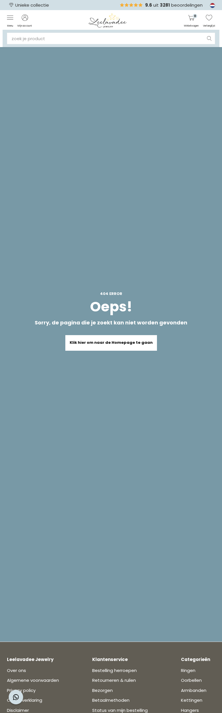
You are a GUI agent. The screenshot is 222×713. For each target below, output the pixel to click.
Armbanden (193, 690)
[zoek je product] (209, 38)
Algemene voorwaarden (33, 680)
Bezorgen (102, 690)
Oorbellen (191, 680)
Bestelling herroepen (114, 670)
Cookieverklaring (24, 700)
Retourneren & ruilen (114, 680)
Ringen (188, 670)
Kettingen (191, 700)
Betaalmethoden (111, 700)
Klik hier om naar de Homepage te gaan (111, 342)
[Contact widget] (16, 697)
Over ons (16, 670)
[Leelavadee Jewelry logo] (108, 20)
